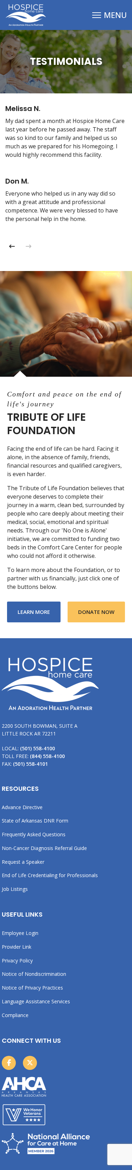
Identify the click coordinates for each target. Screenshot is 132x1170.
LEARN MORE (39, 611)
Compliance (15, 1015)
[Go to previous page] (12, 246)
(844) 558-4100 (47, 756)
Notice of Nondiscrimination (34, 974)
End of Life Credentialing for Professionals (50, 875)
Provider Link (16, 946)
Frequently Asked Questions (33, 834)
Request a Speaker (23, 861)
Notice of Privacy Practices (32, 987)
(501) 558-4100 (37, 748)
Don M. (17, 181)
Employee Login (20, 933)
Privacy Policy (17, 960)
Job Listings (15, 889)
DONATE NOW (96, 611)
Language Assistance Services (36, 1001)
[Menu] (109, 15)
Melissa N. (22, 108)
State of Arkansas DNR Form (35, 820)
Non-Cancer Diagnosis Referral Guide (44, 848)
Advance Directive (22, 807)
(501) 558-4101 (30, 763)
